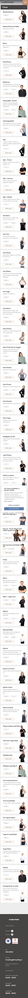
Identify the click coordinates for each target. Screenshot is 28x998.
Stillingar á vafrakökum (14, 505)
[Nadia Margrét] (16, 535)
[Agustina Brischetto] (21, 52)
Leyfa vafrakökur (14, 508)
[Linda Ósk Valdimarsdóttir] (21, 261)
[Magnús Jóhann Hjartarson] (21, 587)
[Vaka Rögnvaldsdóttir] (21, 130)
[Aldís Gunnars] (21, 224)
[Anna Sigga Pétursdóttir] (21, 243)
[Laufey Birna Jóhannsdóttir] (21, 601)
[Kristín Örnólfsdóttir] (21, 445)
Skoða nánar (8, 19)
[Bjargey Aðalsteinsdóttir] (21, 374)
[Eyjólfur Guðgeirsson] (21, 168)
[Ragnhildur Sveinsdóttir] (21, 282)
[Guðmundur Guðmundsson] (21, 620)
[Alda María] (21, 91)
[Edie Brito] (21, 465)
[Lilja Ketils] (21, 791)
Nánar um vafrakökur (8, 501)
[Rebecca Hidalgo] (21, 319)
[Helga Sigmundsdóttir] (21, 698)
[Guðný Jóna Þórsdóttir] (21, 16)
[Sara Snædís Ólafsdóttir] (22, 535)
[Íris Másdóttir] (21, 808)
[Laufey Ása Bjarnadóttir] (21, 638)
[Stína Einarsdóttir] (21, 187)
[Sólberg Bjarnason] (21, 206)
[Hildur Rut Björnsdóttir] (21, 33)
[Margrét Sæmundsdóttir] (21, 745)
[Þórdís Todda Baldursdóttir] (21, 111)
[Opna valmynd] (25, 2)
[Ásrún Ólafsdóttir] (21, 484)
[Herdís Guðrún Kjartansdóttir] (21, 150)
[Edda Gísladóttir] (21, 550)
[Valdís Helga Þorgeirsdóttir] (21, 839)
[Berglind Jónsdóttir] (21, 72)
